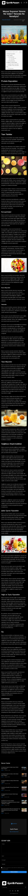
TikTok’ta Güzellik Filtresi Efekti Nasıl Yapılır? (10, 788)
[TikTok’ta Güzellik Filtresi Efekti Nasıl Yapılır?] (24, 788)
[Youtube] (18, 891)
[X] (15, 891)
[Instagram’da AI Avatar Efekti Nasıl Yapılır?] (24, 795)
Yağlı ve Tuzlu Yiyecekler (14, 65)
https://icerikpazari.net (14, 831)
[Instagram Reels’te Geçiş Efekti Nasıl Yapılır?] (24, 781)
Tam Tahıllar (10, 55)
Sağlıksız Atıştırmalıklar (12, 62)
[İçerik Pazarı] (14, 824)
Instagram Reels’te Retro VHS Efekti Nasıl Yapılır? (9, 774)
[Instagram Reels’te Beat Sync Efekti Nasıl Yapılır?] (24, 768)
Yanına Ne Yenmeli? (6, 19)
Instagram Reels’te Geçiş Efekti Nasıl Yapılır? (10, 781)
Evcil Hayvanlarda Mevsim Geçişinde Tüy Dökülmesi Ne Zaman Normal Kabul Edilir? (10, 810)
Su (7, 66)
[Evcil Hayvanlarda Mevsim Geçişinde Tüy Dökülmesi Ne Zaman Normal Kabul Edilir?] (24, 810)
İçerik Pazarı (14, 829)
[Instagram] (13, 891)
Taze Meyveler (12, 60)
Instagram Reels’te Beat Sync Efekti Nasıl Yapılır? (9, 767)
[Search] (25, 887)
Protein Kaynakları (11, 53)
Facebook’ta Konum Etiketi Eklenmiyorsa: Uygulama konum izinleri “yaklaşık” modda (10, 802)
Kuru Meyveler (13, 58)
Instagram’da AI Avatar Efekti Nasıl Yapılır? (9, 794)
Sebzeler (12, 59)
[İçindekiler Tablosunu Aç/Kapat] (19, 52)
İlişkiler (2, 770)
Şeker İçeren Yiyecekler (14, 64)
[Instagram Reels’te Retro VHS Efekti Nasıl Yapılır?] (24, 775)
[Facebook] (10, 891)
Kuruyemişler (11, 56)
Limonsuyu (11, 68)
